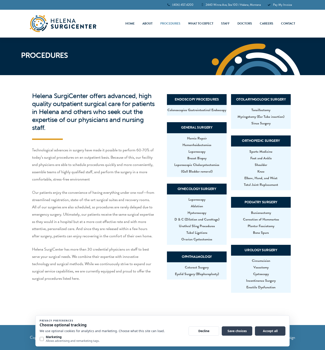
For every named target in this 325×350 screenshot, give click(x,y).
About (147, 23)
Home (130, 23)
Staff (225, 23)
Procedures (170, 23)
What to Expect (200, 23)
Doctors (244, 23)
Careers (266, 23)
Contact (288, 23)
